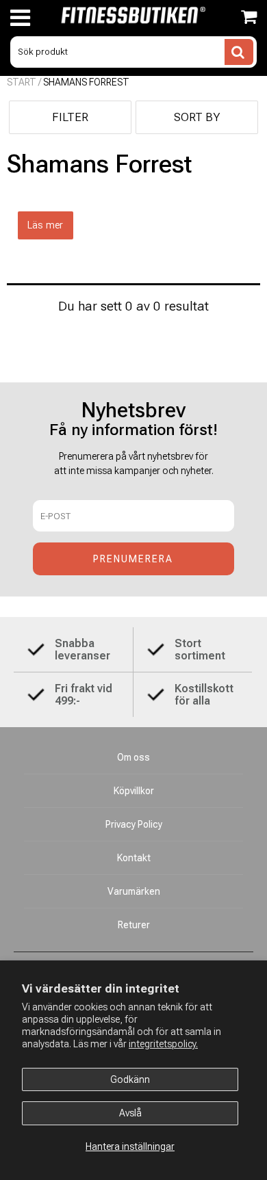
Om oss (133, 757)
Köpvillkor (134, 790)
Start (21, 82)
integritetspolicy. (163, 1043)
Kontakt (134, 857)
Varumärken (133, 891)
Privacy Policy (133, 824)
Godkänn (130, 1079)
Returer (134, 924)
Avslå (130, 1112)
